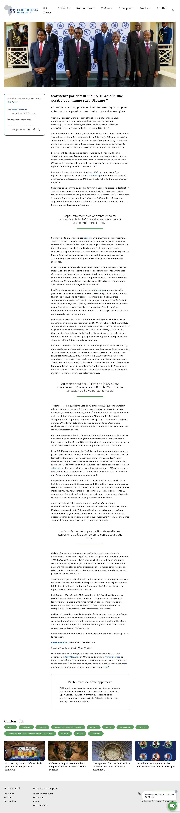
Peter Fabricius (19, 109)
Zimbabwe (96, 733)
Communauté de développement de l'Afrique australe (30, 733)
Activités (64, 8)
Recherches (84, 8)
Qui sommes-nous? (43, 793)
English (162, 8)
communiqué (96, 175)
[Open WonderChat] (172, 806)
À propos (124, 8)
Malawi (108, 727)
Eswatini (42, 727)
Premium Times (112, 657)
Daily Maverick (71, 657)
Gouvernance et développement (68, 727)
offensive (55, 468)
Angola (10, 727)
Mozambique (125, 727)
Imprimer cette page (20, 119)
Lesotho (93, 727)
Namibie (142, 727)
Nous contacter (41, 805)
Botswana (26, 727)
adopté (87, 238)
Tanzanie (64, 733)
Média (144, 8)
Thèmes (106, 8)
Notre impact (40, 797)
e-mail (106, 667)
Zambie (80, 733)
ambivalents (98, 290)
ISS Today (47, 10)
